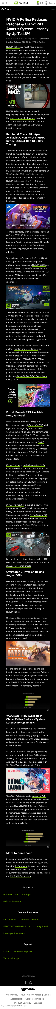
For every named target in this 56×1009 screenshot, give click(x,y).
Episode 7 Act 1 (39, 796)
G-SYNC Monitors (12, 901)
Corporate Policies (34, 998)
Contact (38, 1002)
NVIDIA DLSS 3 (39, 265)
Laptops (26, 894)
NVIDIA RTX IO (21, 455)
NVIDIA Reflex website (20, 876)
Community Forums (30, 919)
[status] (38, 4)
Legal (46, 994)
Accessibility (16, 998)
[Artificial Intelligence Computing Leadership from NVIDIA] (21, 3)
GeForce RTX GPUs (22, 42)
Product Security (22, 1002)
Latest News (9, 919)
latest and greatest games (22, 118)
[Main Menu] (3, 3)
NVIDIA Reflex (38, 42)
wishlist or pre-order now (26, 349)
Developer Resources (14, 933)
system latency (22, 50)
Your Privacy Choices (31, 994)
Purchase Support (23, 951)
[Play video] (28, 96)
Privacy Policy (11, 994)
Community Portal (38, 926)
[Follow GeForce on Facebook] (25, 982)
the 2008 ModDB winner (26, 468)
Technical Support (12, 958)
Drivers (7, 951)
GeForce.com (21, 866)
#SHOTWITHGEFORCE (14, 926)
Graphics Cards (11, 894)
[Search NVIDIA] (7, 2)
